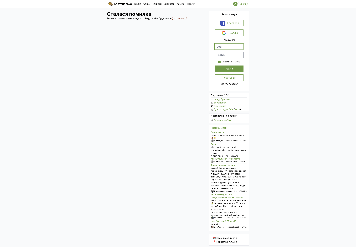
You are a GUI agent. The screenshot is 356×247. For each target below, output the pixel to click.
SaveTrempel (220, 102)
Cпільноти (169, 4)
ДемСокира (220, 106)
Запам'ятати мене (230, 61)
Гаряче (137, 4)
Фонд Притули (222, 99)
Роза (213, 144)
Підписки (157, 4)
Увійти (243, 4)
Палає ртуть (217, 132)
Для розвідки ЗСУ (223, 109)
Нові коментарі (219, 127)
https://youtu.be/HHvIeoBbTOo (225, 159)
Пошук (191, 4)
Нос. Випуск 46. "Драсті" (223, 221)
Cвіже (146, 4)
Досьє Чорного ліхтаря (223, 165)
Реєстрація (229, 77)
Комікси (181, 4)
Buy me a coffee (222, 120)
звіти (237, 109)
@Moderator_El (179, 18)
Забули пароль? (229, 83)
